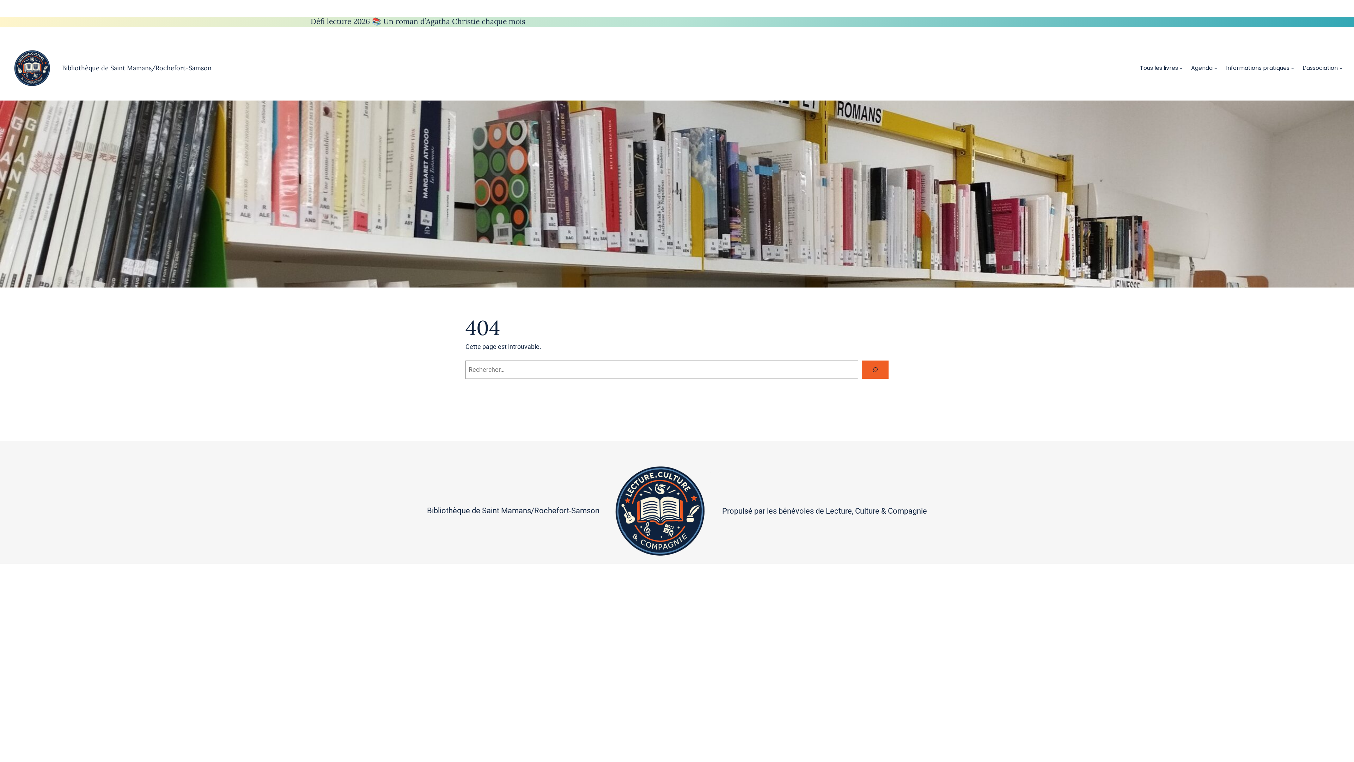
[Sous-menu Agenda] (1216, 68)
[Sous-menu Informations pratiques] (1292, 68)
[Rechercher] (875, 370)
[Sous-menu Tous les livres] (1181, 68)
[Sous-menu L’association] (1341, 68)
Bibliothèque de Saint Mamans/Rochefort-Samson (137, 68)
